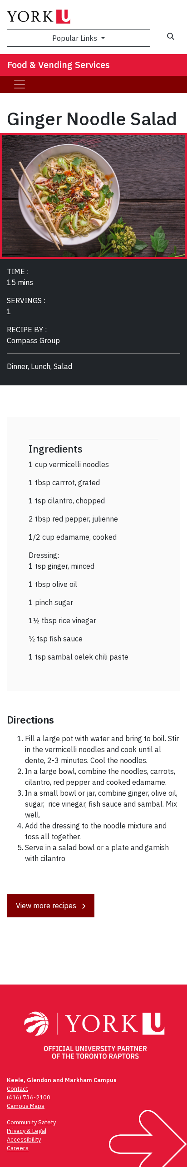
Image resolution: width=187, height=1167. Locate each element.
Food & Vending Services (58, 65)
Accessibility (24, 1139)
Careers (18, 1148)
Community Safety (31, 1122)
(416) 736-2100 (28, 1097)
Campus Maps (25, 1106)
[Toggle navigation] (19, 84)
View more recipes (47, 905)
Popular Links (75, 38)
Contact (17, 1089)
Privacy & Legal (26, 1131)
